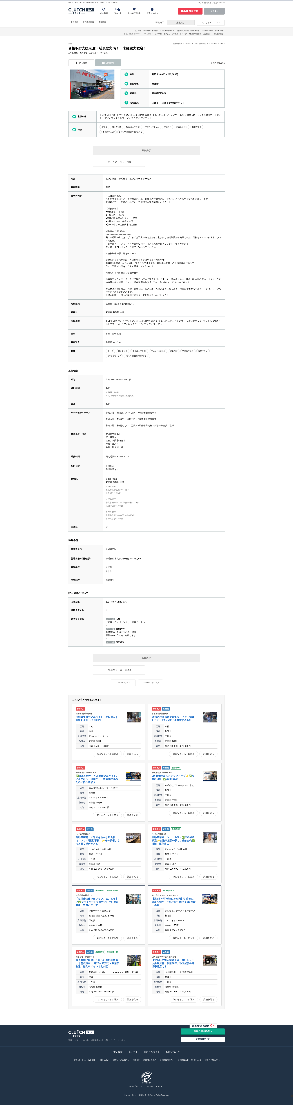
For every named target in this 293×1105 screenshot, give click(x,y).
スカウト (133, 1052)
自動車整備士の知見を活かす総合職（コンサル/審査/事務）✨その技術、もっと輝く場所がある (98, 840)
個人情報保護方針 (167, 1060)
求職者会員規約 (149, 1060)
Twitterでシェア (123, 683)
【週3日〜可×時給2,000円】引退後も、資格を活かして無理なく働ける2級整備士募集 (174, 901)
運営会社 (77, 1060)
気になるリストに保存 (211, 23)
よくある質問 (89, 1060)
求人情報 (74, 22)
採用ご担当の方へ (212, 1060)
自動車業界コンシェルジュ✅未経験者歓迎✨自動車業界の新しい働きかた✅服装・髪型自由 (173, 840)
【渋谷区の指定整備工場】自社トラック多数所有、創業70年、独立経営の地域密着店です (173, 963)
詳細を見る (132, 754)
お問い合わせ (104, 1060)
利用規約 (136, 1060)
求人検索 (118, 1052)
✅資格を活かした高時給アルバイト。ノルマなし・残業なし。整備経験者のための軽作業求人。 (97, 779)
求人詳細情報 (88, 22)
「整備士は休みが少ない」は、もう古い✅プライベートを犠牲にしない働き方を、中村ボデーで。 (97, 901)
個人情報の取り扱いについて (189, 1060)
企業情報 (102, 22)
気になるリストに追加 (108, 754)
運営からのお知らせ (121, 1060)
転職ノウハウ (173, 1052)
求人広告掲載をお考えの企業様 (211, 3)
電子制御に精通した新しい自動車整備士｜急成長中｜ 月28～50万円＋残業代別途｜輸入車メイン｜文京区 (97, 963)
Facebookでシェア (151, 683)
